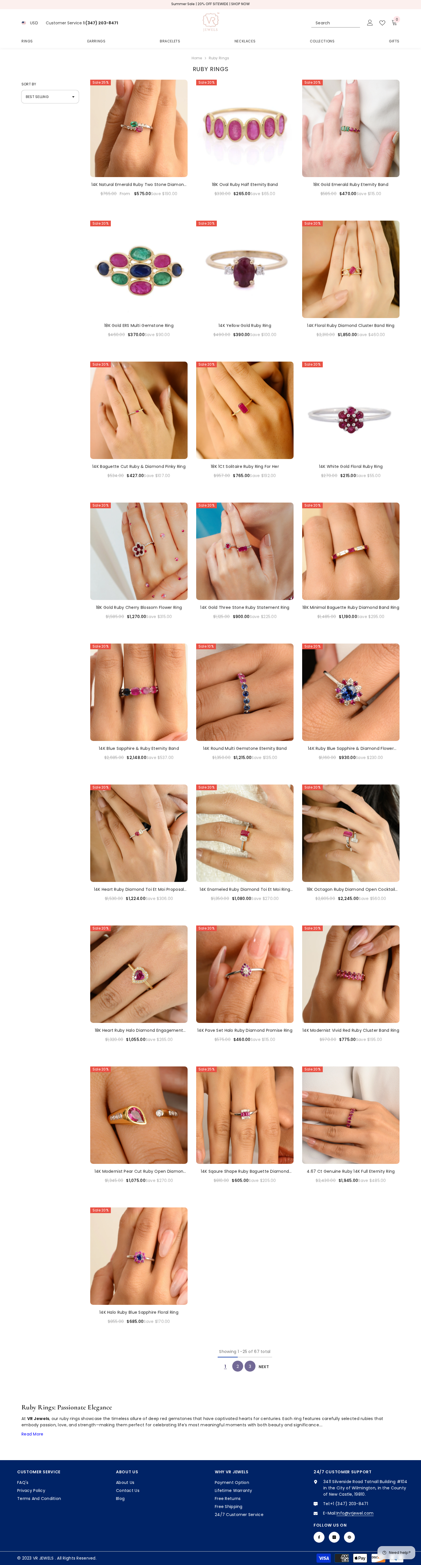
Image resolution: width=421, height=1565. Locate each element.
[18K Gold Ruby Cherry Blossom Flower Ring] (139, 551)
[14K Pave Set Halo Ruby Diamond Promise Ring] (245, 974)
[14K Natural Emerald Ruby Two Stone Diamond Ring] (139, 128)
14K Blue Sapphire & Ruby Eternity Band (139, 748)
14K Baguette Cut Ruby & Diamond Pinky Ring (139, 466)
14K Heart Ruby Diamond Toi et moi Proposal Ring (139, 890)
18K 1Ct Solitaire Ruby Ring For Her (245, 466)
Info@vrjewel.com (355, 1513)
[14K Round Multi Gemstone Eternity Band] (245, 692)
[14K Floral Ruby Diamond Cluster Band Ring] (351, 269)
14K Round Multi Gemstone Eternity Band (245, 748)
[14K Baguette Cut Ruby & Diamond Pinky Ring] (139, 410)
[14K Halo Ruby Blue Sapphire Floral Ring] (139, 1256)
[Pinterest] (349, 1537)
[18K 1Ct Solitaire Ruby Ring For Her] (245, 410)
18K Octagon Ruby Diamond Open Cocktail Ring (351, 890)
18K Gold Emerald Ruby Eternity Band (350, 184)
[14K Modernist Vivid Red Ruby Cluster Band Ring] (351, 974)
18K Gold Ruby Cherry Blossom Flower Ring (139, 607)
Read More (32, 1434)
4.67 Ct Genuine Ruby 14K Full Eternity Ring (351, 1171)
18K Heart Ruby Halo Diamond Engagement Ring (139, 1030)
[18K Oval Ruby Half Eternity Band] (245, 128)
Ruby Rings (219, 58)
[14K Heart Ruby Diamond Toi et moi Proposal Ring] (139, 833)
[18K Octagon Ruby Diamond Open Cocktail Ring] (351, 833)
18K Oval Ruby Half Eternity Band (245, 184)
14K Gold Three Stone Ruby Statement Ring (244, 607)
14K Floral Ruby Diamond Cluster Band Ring (350, 325)
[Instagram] (334, 1537)
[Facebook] (319, 1537)
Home (197, 58)
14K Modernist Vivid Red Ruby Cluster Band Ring (350, 1030)
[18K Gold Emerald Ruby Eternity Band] (351, 128)
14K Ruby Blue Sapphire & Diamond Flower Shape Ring (351, 749)
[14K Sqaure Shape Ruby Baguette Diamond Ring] (245, 1115)
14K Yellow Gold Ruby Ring (245, 325)
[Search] (335, 23)
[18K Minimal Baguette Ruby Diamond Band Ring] (351, 551)
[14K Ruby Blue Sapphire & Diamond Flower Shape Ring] (351, 692)
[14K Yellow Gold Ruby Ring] (245, 269)
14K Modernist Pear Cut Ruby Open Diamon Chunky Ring (139, 1171)
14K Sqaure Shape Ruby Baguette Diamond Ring (245, 1171)
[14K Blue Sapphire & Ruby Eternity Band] (139, 692)
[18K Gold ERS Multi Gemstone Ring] (139, 269)
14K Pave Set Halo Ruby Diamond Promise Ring (244, 1030)
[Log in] (370, 23)
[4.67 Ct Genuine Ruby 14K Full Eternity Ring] (351, 1115)
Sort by (28, 84)
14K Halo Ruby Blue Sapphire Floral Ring (138, 1312)
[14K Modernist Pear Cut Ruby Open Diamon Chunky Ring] (139, 1115)
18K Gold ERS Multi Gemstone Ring (139, 325)
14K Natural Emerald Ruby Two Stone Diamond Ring (139, 185)
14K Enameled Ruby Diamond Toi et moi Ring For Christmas (245, 890)
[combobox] (330, 23)
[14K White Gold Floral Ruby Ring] (351, 410)
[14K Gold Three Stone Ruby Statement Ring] (245, 551)
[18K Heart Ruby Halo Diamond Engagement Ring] (139, 974)
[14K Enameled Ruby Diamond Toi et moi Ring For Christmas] (245, 833)
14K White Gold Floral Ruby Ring (351, 466)
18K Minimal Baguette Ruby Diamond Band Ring (350, 607)
